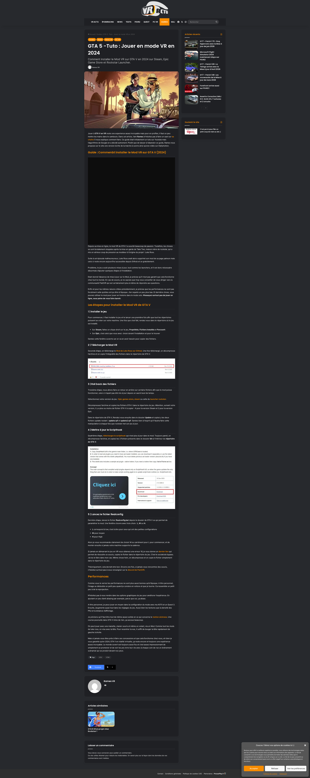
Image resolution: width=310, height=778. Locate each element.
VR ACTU (95, 22)
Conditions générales (173, 774)
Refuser (274, 768)
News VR (108, 40)
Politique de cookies (270, 774)
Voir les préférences (296, 768)
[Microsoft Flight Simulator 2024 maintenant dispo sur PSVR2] (191, 55)
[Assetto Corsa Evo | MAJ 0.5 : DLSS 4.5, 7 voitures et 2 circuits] (191, 99)
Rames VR (96, 67)
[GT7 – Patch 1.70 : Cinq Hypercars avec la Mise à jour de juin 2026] (191, 44)
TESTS (128, 22)
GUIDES (164, 22)
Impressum (283, 774)
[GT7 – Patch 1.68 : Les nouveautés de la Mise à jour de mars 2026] (191, 78)
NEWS (119, 22)
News (100, 40)
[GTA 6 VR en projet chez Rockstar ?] (101, 719)
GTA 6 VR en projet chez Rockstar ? (98, 730)
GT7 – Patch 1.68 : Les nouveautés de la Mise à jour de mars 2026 (210, 77)
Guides (99, 34)
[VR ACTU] (155, 9)
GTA (100, 657)
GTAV (107, 657)
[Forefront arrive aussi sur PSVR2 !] (191, 89)
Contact (160, 774)
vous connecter (103, 753)
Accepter (254, 768)
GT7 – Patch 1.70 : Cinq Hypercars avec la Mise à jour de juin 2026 (211, 44)
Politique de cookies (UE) (192, 774)
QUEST (146, 22)
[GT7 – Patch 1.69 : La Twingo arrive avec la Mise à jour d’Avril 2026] (191, 67)
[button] (305, 745)
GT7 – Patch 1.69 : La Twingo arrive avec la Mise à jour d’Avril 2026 (210, 66)
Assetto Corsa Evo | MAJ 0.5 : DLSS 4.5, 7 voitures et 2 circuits (210, 99)
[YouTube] (105, 685)
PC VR (155, 22)
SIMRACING (109, 22)
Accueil (92, 34)
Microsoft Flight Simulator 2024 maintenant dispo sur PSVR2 (209, 56)
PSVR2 (137, 22)
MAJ (173, 22)
